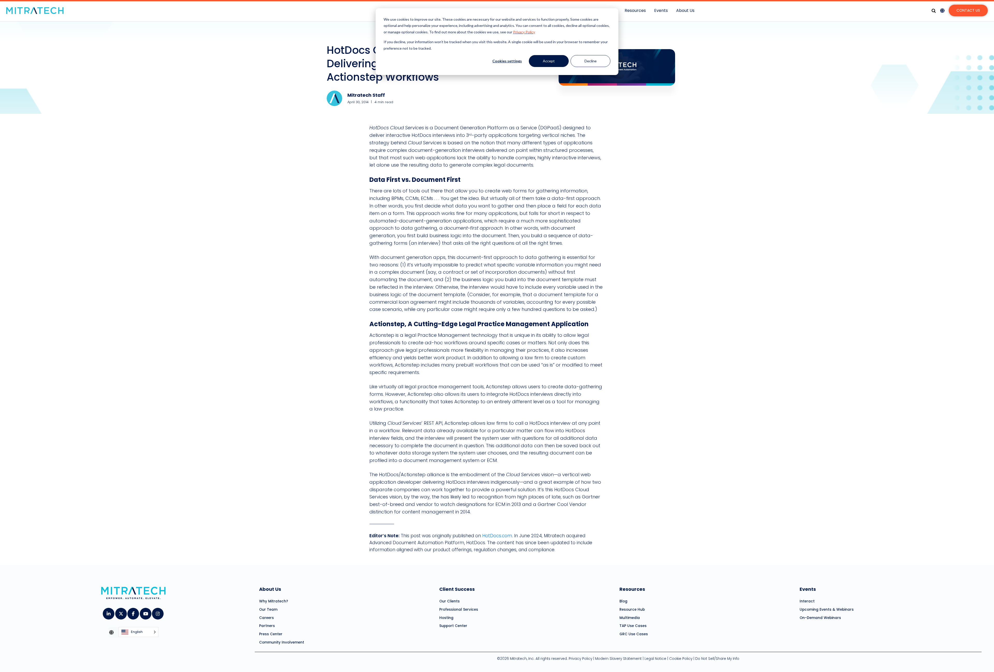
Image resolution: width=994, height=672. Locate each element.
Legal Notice (655, 658)
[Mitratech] (35, 11)
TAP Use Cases (633, 625)
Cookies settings (507, 61)
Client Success (457, 589)
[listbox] (138, 632)
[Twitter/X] (120, 612)
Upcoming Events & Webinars (827, 609)
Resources (635, 10)
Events (661, 10)
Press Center (270, 634)
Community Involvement (281, 642)
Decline (590, 61)
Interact (807, 601)
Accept (549, 61)
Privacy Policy (524, 32)
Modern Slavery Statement (618, 658)
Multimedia (629, 617)
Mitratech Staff (366, 95)
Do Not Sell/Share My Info (717, 658)
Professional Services (458, 609)
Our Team (268, 609)
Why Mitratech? (273, 601)
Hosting (446, 617)
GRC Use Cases (633, 634)
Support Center (453, 625)
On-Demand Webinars (820, 617)
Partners (267, 625)
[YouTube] (145, 612)
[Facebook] (132, 612)
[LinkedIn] (108, 612)
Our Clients (449, 601)
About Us (685, 10)
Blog (623, 601)
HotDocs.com (497, 536)
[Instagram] (157, 612)
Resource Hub (632, 609)
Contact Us (968, 10)
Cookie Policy (680, 658)
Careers (266, 617)
